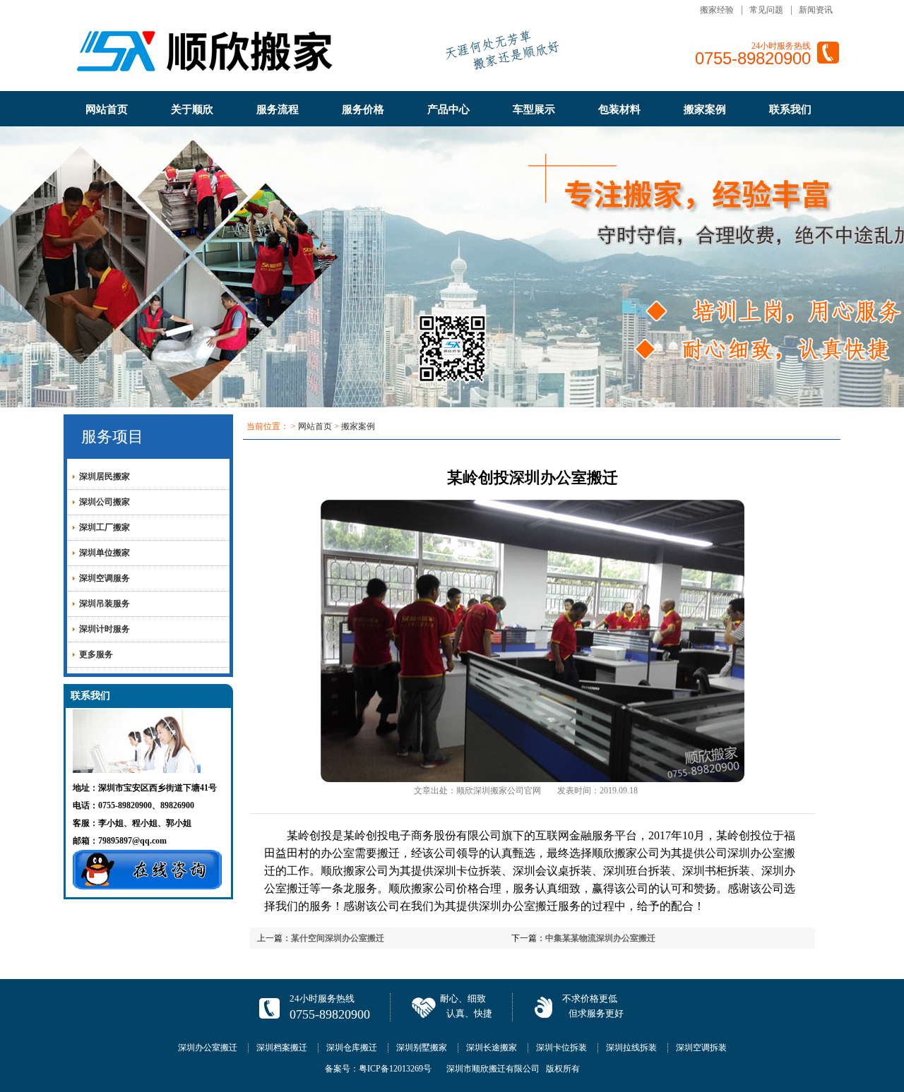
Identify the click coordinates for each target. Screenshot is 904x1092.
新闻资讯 (816, 10)
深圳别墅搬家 (421, 1047)
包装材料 (619, 109)
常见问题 (766, 10)
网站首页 (106, 109)
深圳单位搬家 (104, 553)
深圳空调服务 (104, 578)
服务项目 (112, 436)
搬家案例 (705, 109)
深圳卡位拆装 (467, 871)
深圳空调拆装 (701, 1047)
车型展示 (534, 109)
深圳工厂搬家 (104, 527)
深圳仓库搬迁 (351, 1047)
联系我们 (790, 109)
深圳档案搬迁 (281, 1047)
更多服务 (96, 654)
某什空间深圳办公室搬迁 (337, 938)
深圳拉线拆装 (631, 1047)
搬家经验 (717, 10)
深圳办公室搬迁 (207, 1047)
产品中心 (448, 109)
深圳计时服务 (104, 629)
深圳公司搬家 (104, 502)
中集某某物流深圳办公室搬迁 (600, 938)
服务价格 (363, 109)
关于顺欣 (192, 109)
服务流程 (277, 109)
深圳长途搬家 (491, 1047)
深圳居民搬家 (104, 476)
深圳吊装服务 (104, 603)
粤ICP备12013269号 (395, 1069)
